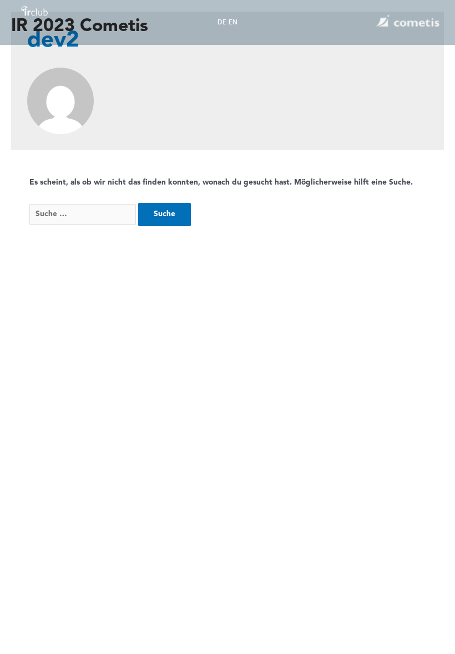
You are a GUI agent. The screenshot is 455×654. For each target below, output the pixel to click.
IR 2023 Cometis (79, 26)
